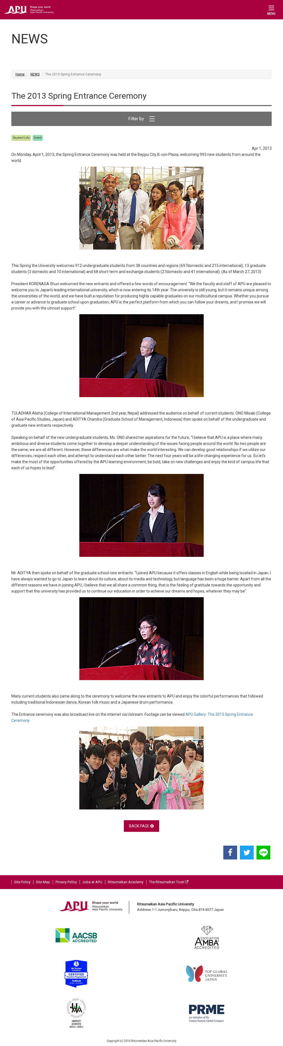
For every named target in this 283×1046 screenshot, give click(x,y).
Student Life (21, 138)
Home (20, 74)
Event (37, 138)
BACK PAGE (139, 826)
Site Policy (22, 882)
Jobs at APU (92, 882)
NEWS (35, 74)
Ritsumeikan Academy (125, 882)
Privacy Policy (66, 882)
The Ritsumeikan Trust (167, 882)
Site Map (43, 882)
